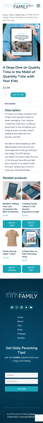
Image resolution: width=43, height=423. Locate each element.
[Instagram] (17, 307)
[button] (37, 26)
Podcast (21, 334)
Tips (19, 325)
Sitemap (32, 414)
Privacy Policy (12, 417)
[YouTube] (31, 307)
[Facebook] (12, 307)
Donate (21, 338)
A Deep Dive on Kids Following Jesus (29, 254)
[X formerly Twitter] (26, 307)
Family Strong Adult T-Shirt (9, 252)
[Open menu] (38, 6)
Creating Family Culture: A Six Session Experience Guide (30, 207)
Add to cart (18, 95)
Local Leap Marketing (27, 417)
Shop (19, 329)
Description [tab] (10, 103)
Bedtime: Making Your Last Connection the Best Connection (11, 207)
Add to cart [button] (12, 224)
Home (20, 317)
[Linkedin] (21, 307)
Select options (12, 268)
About (20, 321)
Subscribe (21, 389)
